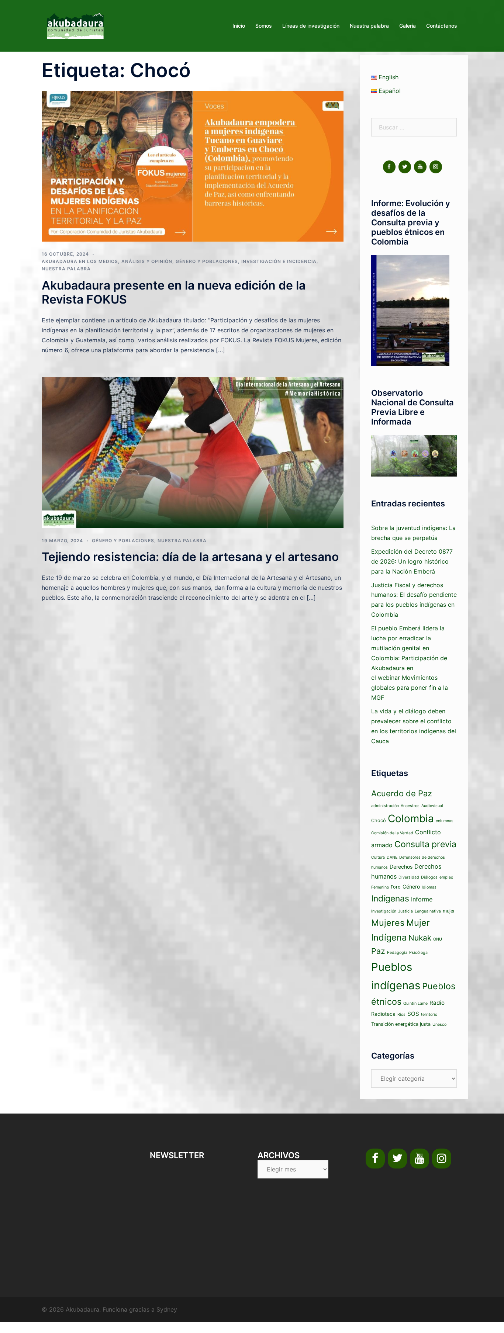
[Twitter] (404, 166)
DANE (392, 857)
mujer (449, 911)
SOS (413, 1013)
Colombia (411, 818)
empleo (446, 877)
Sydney (166, 1309)
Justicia (405, 911)
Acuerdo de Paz (401, 793)
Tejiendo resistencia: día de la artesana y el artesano (190, 557)
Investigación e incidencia (279, 261)
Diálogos (429, 877)
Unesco (439, 1024)
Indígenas (390, 898)
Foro (396, 887)
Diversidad (408, 877)
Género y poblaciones (207, 261)
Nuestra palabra (369, 25)
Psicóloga (418, 952)
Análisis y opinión (146, 261)
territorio (429, 1014)
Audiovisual (432, 805)
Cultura (378, 857)
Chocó (378, 820)
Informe (421, 899)
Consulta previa (425, 844)
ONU (437, 939)
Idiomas (429, 887)
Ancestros (410, 805)
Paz (378, 951)
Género (411, 886)
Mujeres (387, 922)
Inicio (238, 25)
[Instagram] (435, 166)
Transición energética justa (401, 1024)
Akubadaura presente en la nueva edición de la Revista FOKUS (173, 292)
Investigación (383, 911)
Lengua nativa (428, 911)
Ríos (401, 1014)
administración (385, 805)
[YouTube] (420, 166)
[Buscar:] (414, 127)
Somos (263, 25)
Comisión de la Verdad (392, 833)
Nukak (419, 937)
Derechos (401, 866)
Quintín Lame (415, 1003)
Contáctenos (441, 25)
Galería (407, 25)
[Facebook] (389, 166)
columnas (444, 820)
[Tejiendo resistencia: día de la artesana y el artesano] (193, 452)
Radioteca (383, 1014)
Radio (437, 1002)
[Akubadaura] (75, 25)
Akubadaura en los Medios (80, 261)
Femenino (380, 887)
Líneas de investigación (310, 25)
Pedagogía (397, 952)
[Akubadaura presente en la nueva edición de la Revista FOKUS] (193, 165)
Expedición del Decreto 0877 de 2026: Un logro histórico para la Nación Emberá (412, 561)
